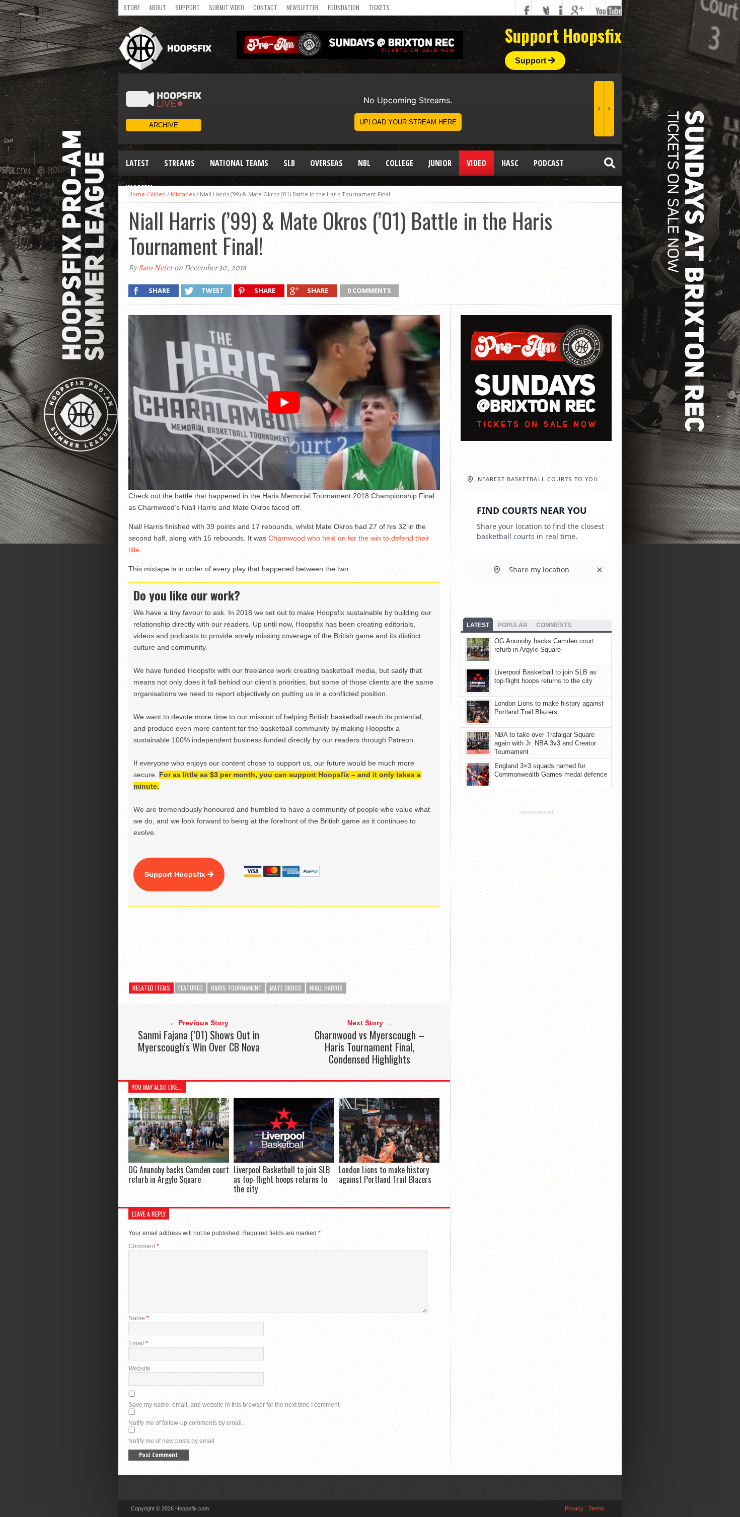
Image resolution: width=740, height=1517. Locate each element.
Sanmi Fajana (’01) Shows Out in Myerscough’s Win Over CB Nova (199, 1041)
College (399, 163)
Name (138, 1318)
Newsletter (302, 7)
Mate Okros (286, 987)
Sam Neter (155, 267)
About (157, 7)
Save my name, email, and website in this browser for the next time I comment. (234, 1404)
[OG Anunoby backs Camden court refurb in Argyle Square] (178, 1160)
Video (476, 163)
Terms (596, 1508)
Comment (143, 1246)
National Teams (239, 163)
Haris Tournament (236, 987)
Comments (553, 625)
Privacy (574, 1508)
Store (131, 7)
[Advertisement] (311, 944)
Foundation (343, 7)
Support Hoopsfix (175, 874)
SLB (289, 163)
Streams (179, 163)
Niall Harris (326, 987)
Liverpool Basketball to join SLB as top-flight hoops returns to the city (282, 1179)
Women (139, 188)
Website (139, 1368)
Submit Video (226, 7)
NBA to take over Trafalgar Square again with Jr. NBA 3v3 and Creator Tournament (545, 743)
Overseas (326, 163)
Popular (513, 625)
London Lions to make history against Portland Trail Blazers (385, 1174)
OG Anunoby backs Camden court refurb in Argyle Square (178, 1174)
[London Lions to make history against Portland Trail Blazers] (389, 1160)
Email (138, 1343)
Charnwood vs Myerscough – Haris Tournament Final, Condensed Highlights (369, 1047)
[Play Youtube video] (284, 402)
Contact (265, 7)
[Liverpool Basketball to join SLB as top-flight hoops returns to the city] (284, 1160)
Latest (137, 163)
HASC (510, 163)
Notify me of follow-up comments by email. (185, 1422)
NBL (364, 163)
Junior (440, 163)
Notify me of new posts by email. (172, 1441)
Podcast (549, 163)
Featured (190, 987)
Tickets (379, 7)
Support (187, 7)
